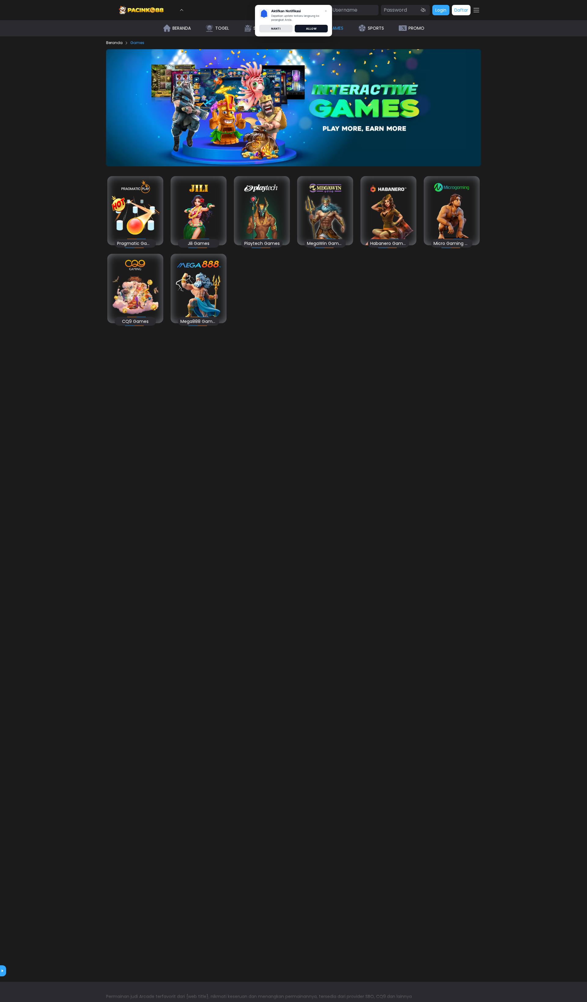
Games (137, 42)
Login (440, 10)
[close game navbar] (182, 10)
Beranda (114, 42)
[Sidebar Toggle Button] (476, 10)
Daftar (461, 10)
